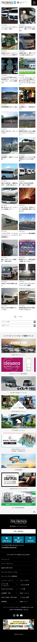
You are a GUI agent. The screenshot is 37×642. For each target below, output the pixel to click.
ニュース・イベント (7, 580)
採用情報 (4, 601)
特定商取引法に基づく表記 (27, 607)
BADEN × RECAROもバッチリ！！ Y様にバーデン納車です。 (27, 28)
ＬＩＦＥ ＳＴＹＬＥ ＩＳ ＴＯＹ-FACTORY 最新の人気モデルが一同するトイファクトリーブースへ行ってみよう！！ (28, 81)
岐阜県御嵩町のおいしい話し (9, 107)
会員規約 (11, 609)
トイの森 (22, 589)
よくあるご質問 (24, 597)
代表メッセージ (24, 593)
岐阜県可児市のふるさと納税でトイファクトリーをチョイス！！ (27, 132)
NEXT (20, 316)
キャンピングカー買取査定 (9, 576)
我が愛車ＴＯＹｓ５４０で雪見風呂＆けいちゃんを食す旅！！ (27, 158)
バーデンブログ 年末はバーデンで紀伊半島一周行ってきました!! (27, 209)
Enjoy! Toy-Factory (7, 589)
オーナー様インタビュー (5, 584)
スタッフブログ (24, 580)
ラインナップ (5, 559)
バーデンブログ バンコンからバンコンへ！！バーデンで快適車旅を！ (9, 235)
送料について (24, 601)
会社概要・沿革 (6, 593)
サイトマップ (6, 607)
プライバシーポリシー (15, 607)
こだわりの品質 (24, 584)
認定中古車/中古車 (6, 568)
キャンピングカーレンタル (9, 572)
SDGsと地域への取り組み (9, 597)
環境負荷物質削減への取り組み (21, 609)
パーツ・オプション (7, 563)
